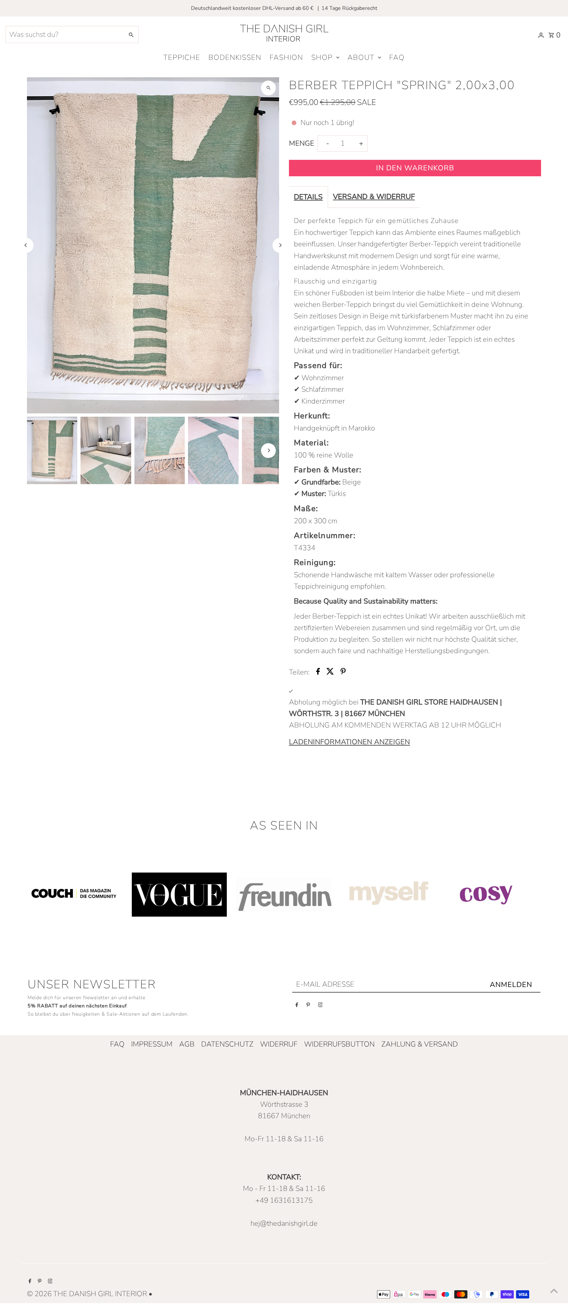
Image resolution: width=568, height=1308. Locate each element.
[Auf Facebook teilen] (318, 672)
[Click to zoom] (268, 88)
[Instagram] (320, 1006)
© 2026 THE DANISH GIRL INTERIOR (88, 1294)
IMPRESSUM (152, 1044)
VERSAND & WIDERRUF (374, 197)
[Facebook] (297, 1006)
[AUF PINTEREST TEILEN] (343, 672)
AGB (187, 1044)
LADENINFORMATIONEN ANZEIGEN (349, 742)
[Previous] (26, 245)
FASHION (286, 57)
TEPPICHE (181, 57)
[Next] (279, 245)
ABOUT (360, 57)
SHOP (322, 57)
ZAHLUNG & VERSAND (419, 1044)
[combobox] (64, 34)
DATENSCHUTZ (227, 1044)
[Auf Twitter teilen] (330, 672)
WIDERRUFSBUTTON (339, 1044)
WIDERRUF (278, 1044)
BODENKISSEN (234, 57)
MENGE (301, 143)
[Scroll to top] (554, 1290)
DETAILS (308, 197)
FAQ (397, 57)
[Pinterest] (308, 1006)
